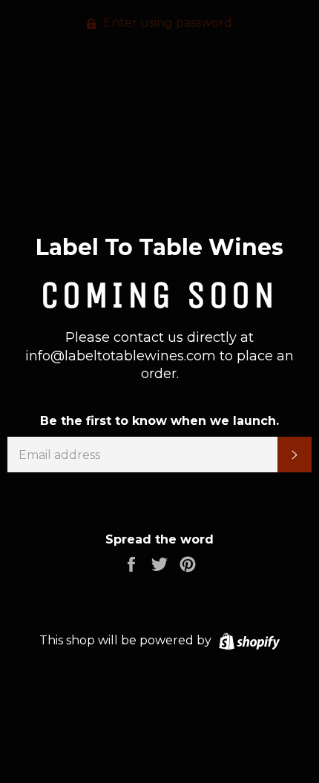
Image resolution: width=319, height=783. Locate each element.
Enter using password (166, 23)
